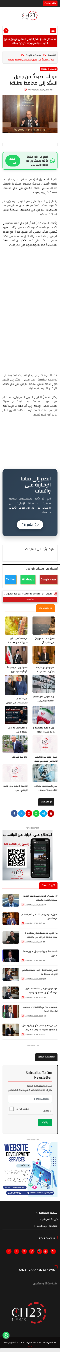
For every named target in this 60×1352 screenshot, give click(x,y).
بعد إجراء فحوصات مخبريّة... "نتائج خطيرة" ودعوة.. (46, 788)
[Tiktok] (39, 1250)
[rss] (53, 1252)
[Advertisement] (30, 340)
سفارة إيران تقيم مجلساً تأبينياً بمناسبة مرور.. (17, 670)
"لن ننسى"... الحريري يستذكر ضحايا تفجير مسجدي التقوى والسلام (40, 898)
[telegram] (43, 814)
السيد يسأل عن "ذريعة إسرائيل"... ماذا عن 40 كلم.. (45, 672)
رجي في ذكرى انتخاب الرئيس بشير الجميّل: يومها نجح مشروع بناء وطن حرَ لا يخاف (40, 1028)
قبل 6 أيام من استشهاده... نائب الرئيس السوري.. (17, 703)
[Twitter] (17, 1252)
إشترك (45, 1122)
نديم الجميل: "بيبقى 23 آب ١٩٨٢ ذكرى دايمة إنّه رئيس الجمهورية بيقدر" (42, 991)
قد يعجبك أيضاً (45, 608)
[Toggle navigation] (53, 30)
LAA (30, 1346)
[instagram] (29, 814)
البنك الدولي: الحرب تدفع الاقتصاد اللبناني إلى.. (44, 699)
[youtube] (51, 814)
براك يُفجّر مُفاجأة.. (20, 757)
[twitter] (21, 814)
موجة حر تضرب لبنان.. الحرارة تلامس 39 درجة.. (17, 640)
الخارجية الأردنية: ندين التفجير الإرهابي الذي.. (15, 788)
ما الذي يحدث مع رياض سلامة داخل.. (18, 730)
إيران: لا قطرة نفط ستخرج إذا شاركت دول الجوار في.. (44, 732)
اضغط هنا (13, 160)
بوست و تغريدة (33, 55)
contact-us (50, 3)
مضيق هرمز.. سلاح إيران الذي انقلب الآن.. (45, 640)
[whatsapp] (36, 814)
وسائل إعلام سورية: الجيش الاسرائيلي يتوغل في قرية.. (46, 759)
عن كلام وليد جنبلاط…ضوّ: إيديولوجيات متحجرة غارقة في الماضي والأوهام (41, 935)
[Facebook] (14, 814)
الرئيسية (52, 55)
